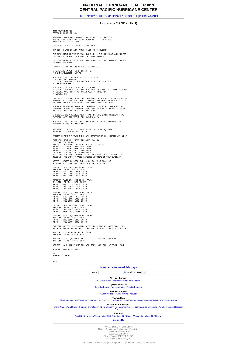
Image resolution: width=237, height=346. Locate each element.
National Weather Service (122, 327)
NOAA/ (107, 327)
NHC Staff (127, 316)
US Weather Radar (84, 300)
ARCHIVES (92, 16)
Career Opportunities (145, 343)
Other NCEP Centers (111, 316)
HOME (81, 16)
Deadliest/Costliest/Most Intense (162, 300)
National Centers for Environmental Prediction (118, 329)
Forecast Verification (137, 300)
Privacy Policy (100, 343)
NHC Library (157, 316)
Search (94, 272)
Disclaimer (87, 343)
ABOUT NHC (131, 16)
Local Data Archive (118, 300)
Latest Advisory (102, 287)
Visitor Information (141, 316)
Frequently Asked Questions (144, 307)
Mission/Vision (93, 316)
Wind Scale (72, 307)
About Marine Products (126, 294)
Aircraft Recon (101, 300)
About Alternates (103, 280)
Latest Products (107, 294)
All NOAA (137, 272)
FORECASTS (105, 16)
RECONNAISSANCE (149, 16)
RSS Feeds (135, 280)
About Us (120, 343)
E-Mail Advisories (121, 280)
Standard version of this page (118, 267)
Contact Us (118, 320)
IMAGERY (118, 16)
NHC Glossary (107, 307)
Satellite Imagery (67, 300)
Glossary (130, 343)
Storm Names (60, 307)
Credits (111, 343)
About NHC (80, 316)
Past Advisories (118, 287)
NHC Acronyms (122, 307)
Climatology (93, 307)
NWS (129, 272)
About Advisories (134, 287)
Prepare (82, 307)
